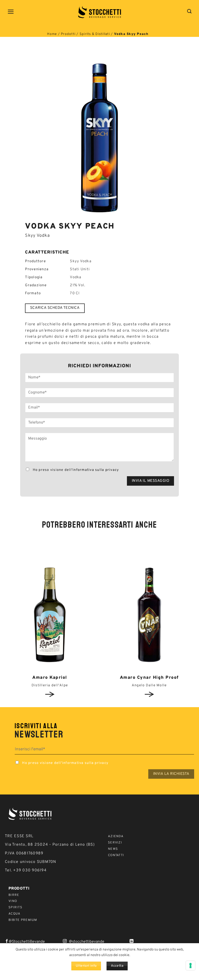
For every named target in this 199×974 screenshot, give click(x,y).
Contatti (116, 855)
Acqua (14, 914)
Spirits (15, 907)
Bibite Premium (22, 920)
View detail (50, 694)
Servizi (115, 843)
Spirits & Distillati (95, 34)
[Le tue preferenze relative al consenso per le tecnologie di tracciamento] (190, 965)
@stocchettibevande (86, 941)
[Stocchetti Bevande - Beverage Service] (100, 12)
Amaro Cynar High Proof (149, 677)
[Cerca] (189, 11)
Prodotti (68, 34)
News (113, 849)
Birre (13, 895)
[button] (11, 12)
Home (52, 34)
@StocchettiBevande (27, 941)
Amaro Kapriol (49, 677)
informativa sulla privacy (96, 470)
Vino (12, 901)
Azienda (116, 836)
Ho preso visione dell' (75, 470)
